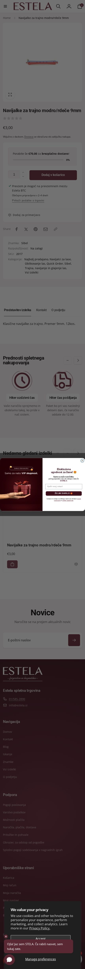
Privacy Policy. (39, 928)
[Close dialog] (82, 460)
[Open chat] (9, 959)
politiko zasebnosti (67, 500)
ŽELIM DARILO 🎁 (64, 493)
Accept (41, 938)
